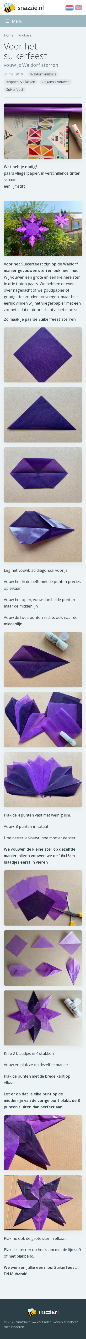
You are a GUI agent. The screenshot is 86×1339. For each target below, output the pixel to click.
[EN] (78, 7)
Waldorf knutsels (43, 74)
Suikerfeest (14, 89)
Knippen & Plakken (20, 82)
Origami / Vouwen (56, 82)
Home (8, 35)
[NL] (69, 7)
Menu (17, 21)
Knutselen (25, 35)
